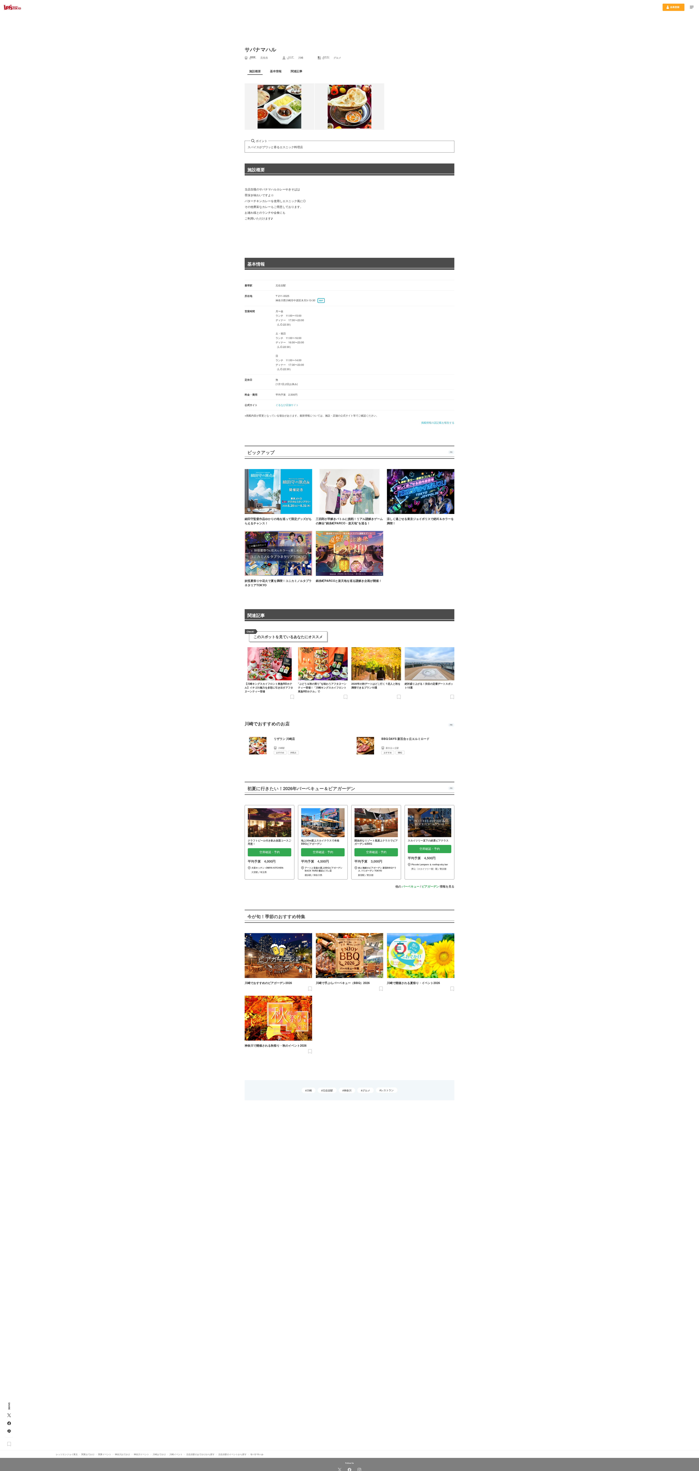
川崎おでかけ (159, 1454)
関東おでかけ (87, 1454)
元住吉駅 (328, 1090)
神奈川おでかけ (122, 1454)
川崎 (309, 1090)
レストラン (387, 1090)
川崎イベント (176, 1454)
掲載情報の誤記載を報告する (437, 422)
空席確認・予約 (269, 852)
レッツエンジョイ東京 (67, 1454)
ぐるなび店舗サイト (287, 405)
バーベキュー (410, 886)
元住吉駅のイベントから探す (232, 1454)
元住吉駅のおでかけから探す (200, 1454)
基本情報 (256, 264)
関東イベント (104, 1454)
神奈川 (348, 1090)
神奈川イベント (141, 1454)
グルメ (366, 1090)
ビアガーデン (430, 886)
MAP (321, 300)
